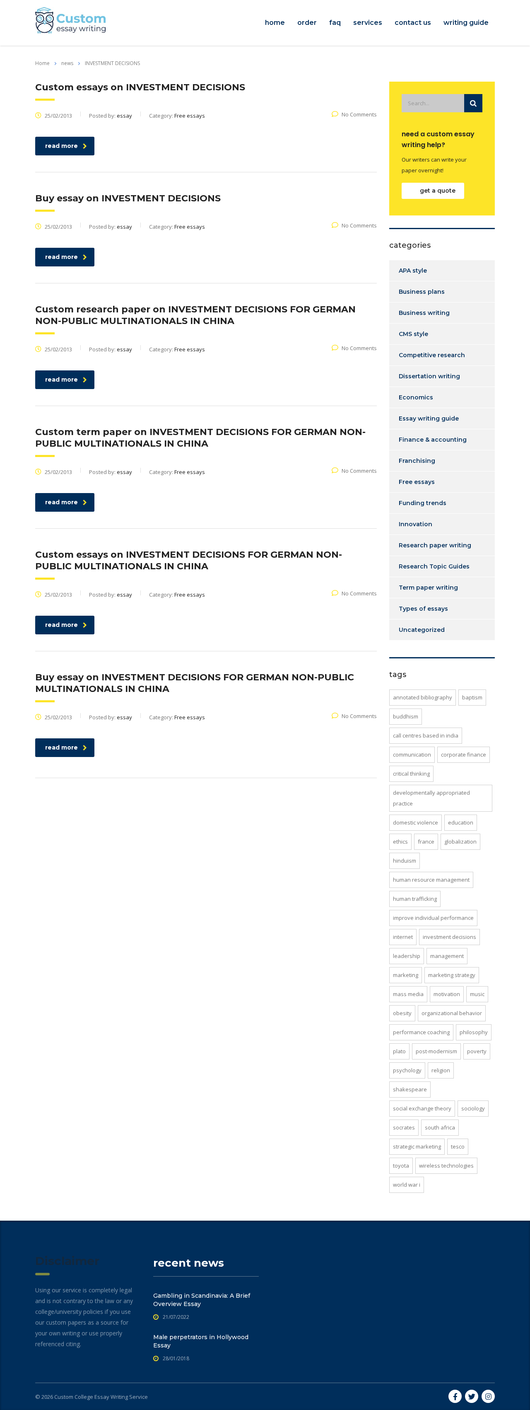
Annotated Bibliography (422, 697)
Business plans (422, 291)
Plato (399, 1051)
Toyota (401, 1165)
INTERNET (403, 937)
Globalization (460, 841)
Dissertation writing (429, 376)
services (367, 23)
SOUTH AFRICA (440, 1127)
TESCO (458, 1146)
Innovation (415, 524)
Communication (412, 754)
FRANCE (426, 841)
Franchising (417, 460)
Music (477, 994)
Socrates (404, 1127)
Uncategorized (422, 630)
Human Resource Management (431, 879)
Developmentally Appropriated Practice (431, 798)
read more (61, 146)
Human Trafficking (415, 898)
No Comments (359, 114)
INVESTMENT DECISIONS (449, 937)
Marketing (405, 975)
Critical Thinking (411, 773)
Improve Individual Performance (433, 917)
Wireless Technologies (446, 1165)
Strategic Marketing (417, 1146)
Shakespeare (410, 1089)
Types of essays (423, 608)
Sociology (473, 1108)
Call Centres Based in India (425, 735)
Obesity (402, 1013)
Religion (440, 1070)
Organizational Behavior (452, 1013)
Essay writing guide (429, 418)
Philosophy (474, 1032)
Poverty (477, 1051)
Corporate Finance (463, 754)
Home (42, 63)
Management (447, 956)
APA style (413, 270)
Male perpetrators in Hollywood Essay (200, 1341)
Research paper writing (435, 545)
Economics (416, 397)
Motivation (447, 994)
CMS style (413, 334)
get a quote (437, 190)
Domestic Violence (415, 822)
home (275, 23)
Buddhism (405, 716)
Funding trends (422, 503)
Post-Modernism (436, 1051)
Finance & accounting (433, 439)
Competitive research (432, 355)
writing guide (466, 23)
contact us (413, 23)
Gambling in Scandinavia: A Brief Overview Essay (201, 1300)
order (307, 23)
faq (335, 23)
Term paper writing (428, 587)
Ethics (400, 841)
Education (460, 822)
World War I (406, 1184)
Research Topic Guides (434, 566)
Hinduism (404, 860)
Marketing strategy (451, 975)
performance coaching (421, 1032)
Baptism (472, 697)
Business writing (424, 313)
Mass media (408, 994)
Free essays (417, 482)
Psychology (407, 1070)
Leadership (406, 956)
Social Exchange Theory (422, 1108)
